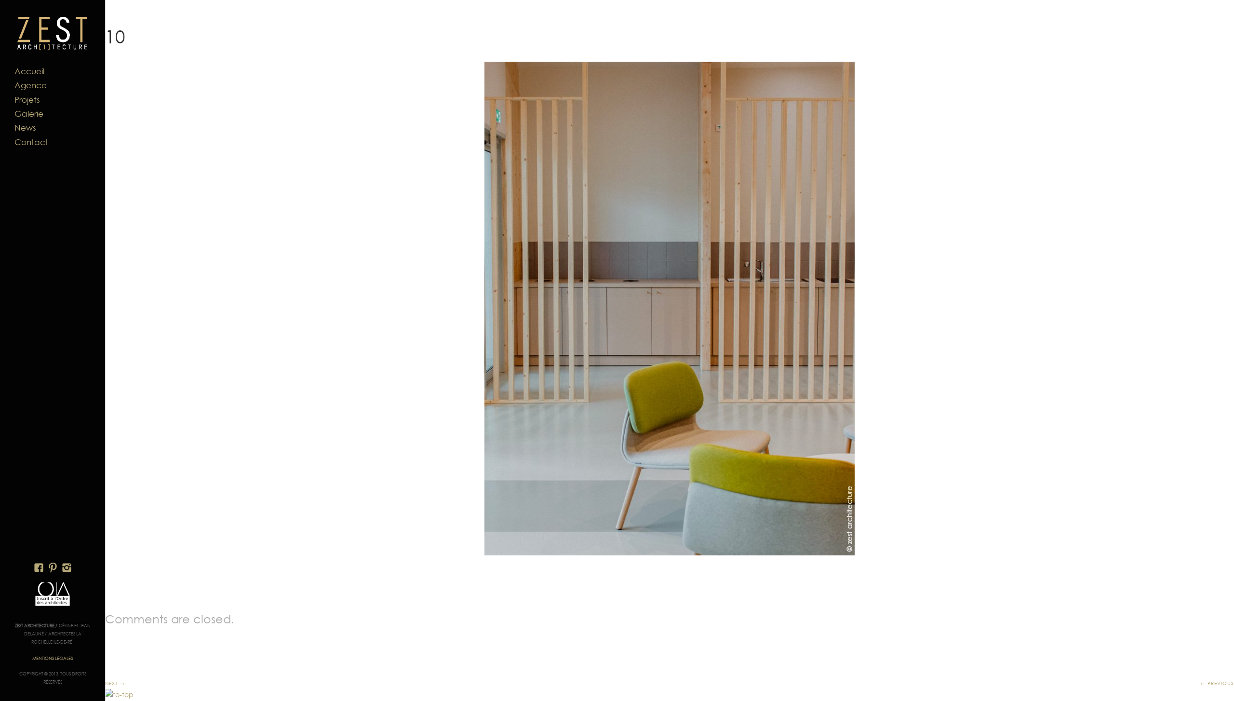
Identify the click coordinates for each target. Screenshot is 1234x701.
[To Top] (119, 695)
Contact (31, 142)
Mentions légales (52, 658)
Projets (27, 100)
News (25, 128)
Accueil (29, 71)
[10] (669, 308)
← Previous (1217, 683)
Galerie (28, 114)
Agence (30, 85)
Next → (115, 683)
